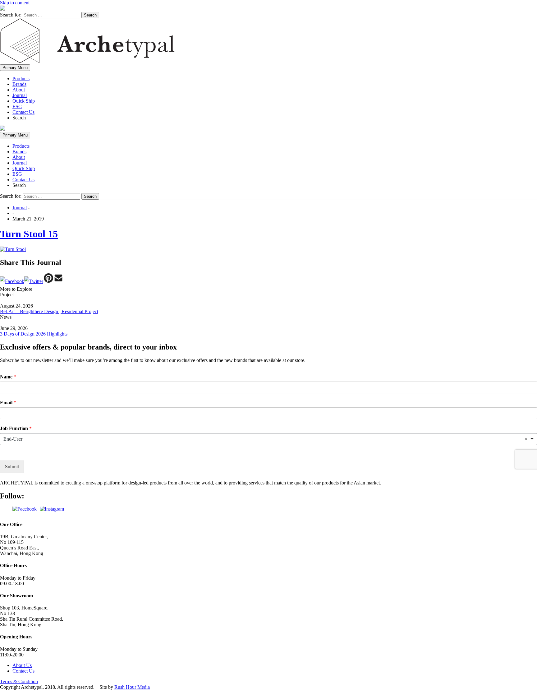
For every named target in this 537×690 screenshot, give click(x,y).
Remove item (526, 439)
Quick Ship (23, 101)
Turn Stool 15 (29, 233)
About (18, 89)
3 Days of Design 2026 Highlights (33, 333)
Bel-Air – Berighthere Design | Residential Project (49, 311)
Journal (19, 95)
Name (8, 376)
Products (21, 78)
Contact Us (23, 112)
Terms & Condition (19, 681)
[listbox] (268, 439)
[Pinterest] (48, 281)
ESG (17, 106)
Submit (12, 466)
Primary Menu (15, 67)
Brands (19, 84)
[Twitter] (33, 281)
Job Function (16, 428)
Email (8, 402)
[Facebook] (12, 281)
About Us (22, 665)
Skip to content (15, 2)
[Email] (58, 281)
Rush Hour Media (132, 687)
